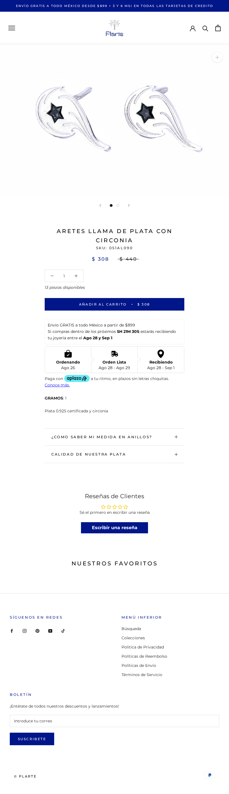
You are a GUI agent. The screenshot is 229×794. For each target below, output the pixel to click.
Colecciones (133, 637)
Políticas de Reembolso (144, 656)
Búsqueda (131, 628)
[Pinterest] (37, 631)
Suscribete (32, 739)
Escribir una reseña (114, 527)
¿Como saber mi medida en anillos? (101, 437)
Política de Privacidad (142, 647)
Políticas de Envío (138, 665)
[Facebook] (12, 631)
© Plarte (25, 776)
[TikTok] (63, 631)
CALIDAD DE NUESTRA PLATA (88, 454)
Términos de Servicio (141, 674)
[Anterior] (100, 205)
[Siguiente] (129, 205)
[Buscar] (205, 28)
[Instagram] (25, 631)
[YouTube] (50, 631)
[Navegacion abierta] (11, 28)
